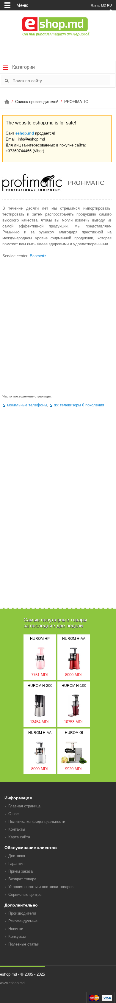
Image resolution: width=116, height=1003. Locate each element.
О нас (13, 814)
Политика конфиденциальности (36, 821)
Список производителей (37, 101)
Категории (23, 67)
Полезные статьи (23, 944)
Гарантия (16, 863)
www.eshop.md (12, 983)
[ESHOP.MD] (7, 101)
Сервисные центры (25, 894)
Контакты (16, 829)
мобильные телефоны (27, 405)
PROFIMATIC (76, 101)
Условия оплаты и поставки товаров (40, 887)
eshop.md (24, 133)
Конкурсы (17, 936)
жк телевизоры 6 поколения (79, 405)
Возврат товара (22, 879)
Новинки (15, 928)
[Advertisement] (58, 326)
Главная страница (24, 806)
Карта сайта (19, 837)
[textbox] (61, 80)
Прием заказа (20, 871)
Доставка (16, 856)
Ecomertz (38, 256)
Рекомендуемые (22, 921)
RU (109, 5)
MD (103, 5)
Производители (22, 913)
